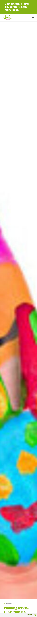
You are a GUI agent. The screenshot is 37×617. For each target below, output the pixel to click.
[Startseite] (8, 17)
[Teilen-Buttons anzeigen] (35, 615)
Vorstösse (9, 603)
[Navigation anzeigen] (33, 17)
